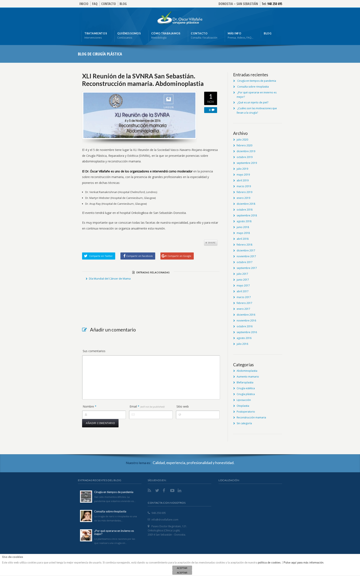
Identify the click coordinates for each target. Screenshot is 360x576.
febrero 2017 (244, 303)
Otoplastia (243, 406)
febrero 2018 (244, 244)
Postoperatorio (246, 411)
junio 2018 (243, 227)
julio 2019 (242, 169)
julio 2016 (242, 344)
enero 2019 (243, 198)
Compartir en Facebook (139, 255)
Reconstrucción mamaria (251, 417)
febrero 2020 (244, 145)
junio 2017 (243, 279)
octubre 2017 (244, 262)
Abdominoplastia (247, 371)
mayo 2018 (243, 233)
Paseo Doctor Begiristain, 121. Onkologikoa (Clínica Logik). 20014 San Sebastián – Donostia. (167, 530)
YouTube (172, 490)
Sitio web (182, 406)
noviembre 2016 (246, 320)
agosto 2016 (244, 338)
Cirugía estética (246, 388)
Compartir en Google (179, 255)
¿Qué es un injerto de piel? (252, 102)
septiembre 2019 (247, 163)
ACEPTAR (182, 568)
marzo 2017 (244, 297)
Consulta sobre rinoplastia (253, 86)
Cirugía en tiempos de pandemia (256, 81)
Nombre (89, 406)
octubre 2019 (244, 157)
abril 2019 (243, 180)
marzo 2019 (244, 186)
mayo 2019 (243, 174)
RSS (150, 490)
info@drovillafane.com (164, 519)
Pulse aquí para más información (303, 562)
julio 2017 (242, 274)
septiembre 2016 (247, 332)
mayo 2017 (243, 285)
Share (211, 243)
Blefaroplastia (245, 382)
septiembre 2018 (247, 215)
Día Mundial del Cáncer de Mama (110, 278)
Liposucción (244, 400)
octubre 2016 (244, 326)
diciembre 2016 (246, 314)
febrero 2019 (244, 192)
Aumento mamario (248, 376)
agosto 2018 (244, 221)
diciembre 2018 (246, 204)
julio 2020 (242, 139)
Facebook (165, 490)
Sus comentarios (94, 351)
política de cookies (269, 562)
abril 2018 (243, 239)
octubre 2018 (244, 209)
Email (147, 406)
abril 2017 (243, 291)
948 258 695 (274, 3)
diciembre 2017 (246, 250)
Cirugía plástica (246, 394)
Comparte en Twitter (101, 255)
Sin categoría (244, 423)
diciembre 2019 (246, 151)
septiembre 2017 (247, 268)
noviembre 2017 (246, 256)
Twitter (157, 490)
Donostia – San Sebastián (238, 3)
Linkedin (180, 490)
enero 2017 (243, 309)
